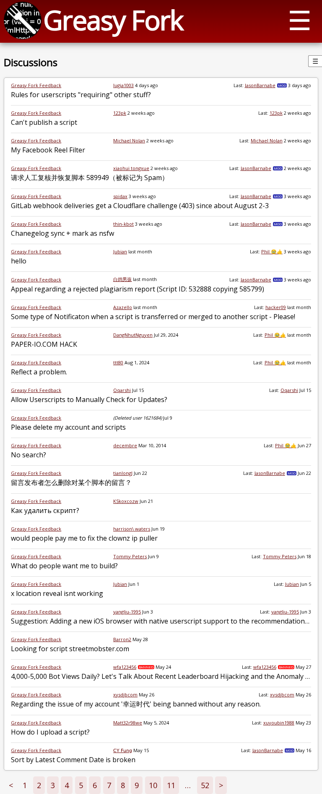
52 (205, 785)
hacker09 (275, 307)
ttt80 (118, 362)
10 (153, 785)
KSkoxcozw (125, 501)
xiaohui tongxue (131, 168)
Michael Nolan (129, 140)
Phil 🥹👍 (272, 251)
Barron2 (122, 639)
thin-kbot (123, 224)
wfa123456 (124, 667)
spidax (120, 196)
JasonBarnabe (260, 85)
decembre (125, 445)
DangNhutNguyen (133, 335)
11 (171, 785)
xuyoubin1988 (278, 722)
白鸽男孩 (122, 279)
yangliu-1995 (127, 611)
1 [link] (25, 785)
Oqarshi (122, 390)
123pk (119, 113)
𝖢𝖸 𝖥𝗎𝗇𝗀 (122, 750)
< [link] (11, 785)
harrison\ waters (131, 529)
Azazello (122, 307)
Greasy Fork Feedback (36, 85)
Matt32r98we (127, 722)
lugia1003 (123, 85)
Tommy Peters (130, 556)
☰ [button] (300, 20)
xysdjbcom (125, 694)
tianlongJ (122, 473)
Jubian (120, 251)
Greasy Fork (113, 20)
